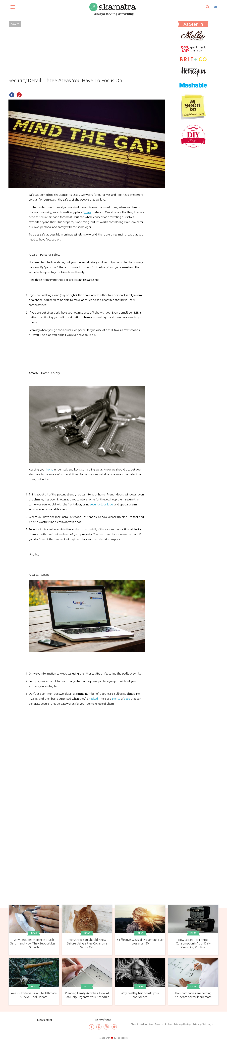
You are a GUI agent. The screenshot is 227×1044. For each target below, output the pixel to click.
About (134, 1024)
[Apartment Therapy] (193, 51)
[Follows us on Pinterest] (99, 1027)
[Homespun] (193, 75)
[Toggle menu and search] (12, 7)
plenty (116, 698)
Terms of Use (163, 1024)
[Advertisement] (86, 52)
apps (127, 698)
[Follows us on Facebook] (91, 1027)
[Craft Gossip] (193, 118)
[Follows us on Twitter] (114, 1027)
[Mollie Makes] (193, 39)
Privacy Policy (182, 1024)
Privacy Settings (203, 1024)
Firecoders (122, 1038)
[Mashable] (193, 89)
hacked (93, 698)
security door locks (102, 504)
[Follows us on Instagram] (106, 1027)
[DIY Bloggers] (193, 147)
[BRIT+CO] (193, 60)
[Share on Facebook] (11, 95)
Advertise (146, 1024)
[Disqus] (86, 755)
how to (15, 23)
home (87, 212)
